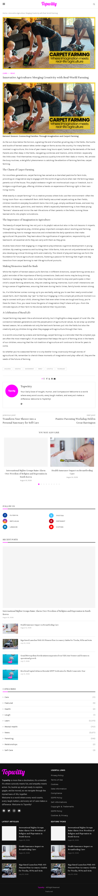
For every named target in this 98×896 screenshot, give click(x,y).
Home (5, 13)
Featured (50, 703)
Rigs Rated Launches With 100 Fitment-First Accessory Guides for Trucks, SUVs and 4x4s (56, 640)
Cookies (54, 784)
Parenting (50, 738)
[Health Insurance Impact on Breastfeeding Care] (72, 452)
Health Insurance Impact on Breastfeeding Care (40, 625)
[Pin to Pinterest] (52, 379)
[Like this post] (44, 379)
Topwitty (26, 386)
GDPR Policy (56, 798)
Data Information (59, 789)
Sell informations (59, 802)
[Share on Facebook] (46, 379)
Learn (50, 720)
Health (50, 709)
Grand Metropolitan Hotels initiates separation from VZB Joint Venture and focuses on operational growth (55, 657)
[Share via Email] (55, 379)
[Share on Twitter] (49, 379)
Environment (29, 369)
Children (7, 369)
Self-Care (50, 750)
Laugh (50, 715)
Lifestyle (50, 369)
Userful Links (58, 770)
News (50, 732)
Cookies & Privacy (59, 815)
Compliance (56, 793)
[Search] (94, 4)
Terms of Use (57, 780)
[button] (7, 461)
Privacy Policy (57, 775)
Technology (61, 369)
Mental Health (50, 726)
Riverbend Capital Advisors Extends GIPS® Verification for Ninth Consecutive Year (53, 671)
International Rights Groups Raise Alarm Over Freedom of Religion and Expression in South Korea (26, 473)
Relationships (50, 744)
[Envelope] (19, 811)
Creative (18, 369)
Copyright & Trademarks (62, 807)
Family (40, 369)
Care (50, 697)
